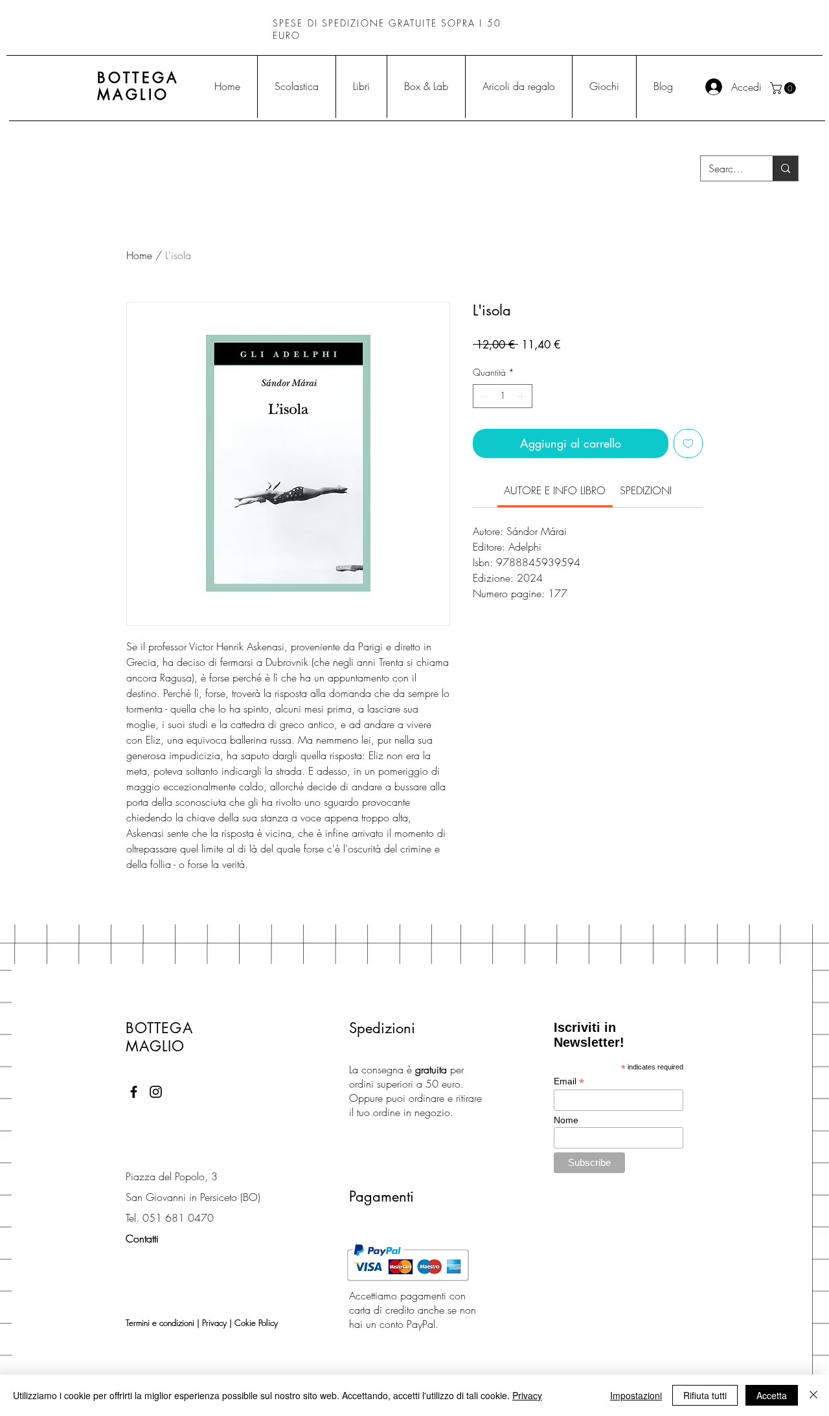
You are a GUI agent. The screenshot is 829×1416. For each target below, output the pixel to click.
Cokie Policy (256, 1323)
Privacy (214, 1323)
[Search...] (785, 168)
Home (139, 255)
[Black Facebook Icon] (134, 1092)
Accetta (771, 1395)
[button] (784, 88)
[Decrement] (483, 396)
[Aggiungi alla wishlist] (688, 443)
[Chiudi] (813, 1395)
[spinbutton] (502, 396)
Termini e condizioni (160, 1323)
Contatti (142, 1238)
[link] (555, 490)
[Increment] (522, 396)
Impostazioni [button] (636, 1395)
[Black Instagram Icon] (156, 1092)
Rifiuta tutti (705, 1395)
